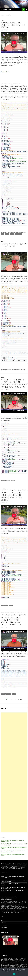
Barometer (9, 232)
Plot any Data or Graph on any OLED (14, 245)
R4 (7, 605)
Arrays (8, 480)
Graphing (9, 369)
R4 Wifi (11, 605)
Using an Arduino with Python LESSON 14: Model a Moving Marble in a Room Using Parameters (14, 620)
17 (15, 699)
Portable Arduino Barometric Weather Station (13, 25)
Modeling (9, 693)
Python (14, 693)
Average (13, 480)
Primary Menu (26, 9)
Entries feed (3, 922)
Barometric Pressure (17, 232)
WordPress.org (4, 927)
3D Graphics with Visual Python (8, 612)
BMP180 (24, 232)
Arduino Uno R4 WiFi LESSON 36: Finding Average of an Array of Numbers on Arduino (14, 383)
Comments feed (4, 925)
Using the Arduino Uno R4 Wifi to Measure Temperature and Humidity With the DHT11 (14, 495)
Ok (14, 974)
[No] (26, 972)
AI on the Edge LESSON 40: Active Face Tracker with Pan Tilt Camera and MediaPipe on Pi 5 (13, 851)
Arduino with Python (19, 612)
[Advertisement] (14, 772)
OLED (13, 369)
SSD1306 (23, 369)
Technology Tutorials (6, 9)
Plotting (18, 369)
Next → (20, 699)
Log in (2, 920)
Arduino (2, 20)
